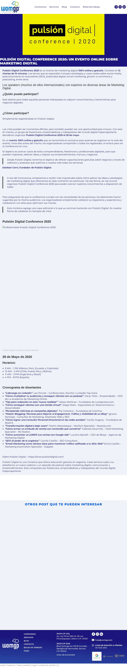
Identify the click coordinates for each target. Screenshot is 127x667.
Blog (26, 641)
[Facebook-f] (116, 7)
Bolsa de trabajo (33, 647)
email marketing (76, 76)
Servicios (28, 637)
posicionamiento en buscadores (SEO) (23, 76)
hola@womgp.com (103, 640)
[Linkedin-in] (124, 7)
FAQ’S (26, 651)
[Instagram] (120, 7)
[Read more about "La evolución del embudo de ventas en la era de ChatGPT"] (94, 586)
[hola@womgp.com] (93, 640)
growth (91, 76)
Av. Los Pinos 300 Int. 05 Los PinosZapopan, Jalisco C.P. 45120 (72, 637)
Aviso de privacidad (66, 655)
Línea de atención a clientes (108, 645)
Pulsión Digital (46, 118)
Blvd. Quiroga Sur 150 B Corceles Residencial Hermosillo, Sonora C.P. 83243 (72, 648)
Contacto (29, 644)
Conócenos (30, 634)
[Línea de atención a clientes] (93, 645)
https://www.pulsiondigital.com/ (46, 456)
